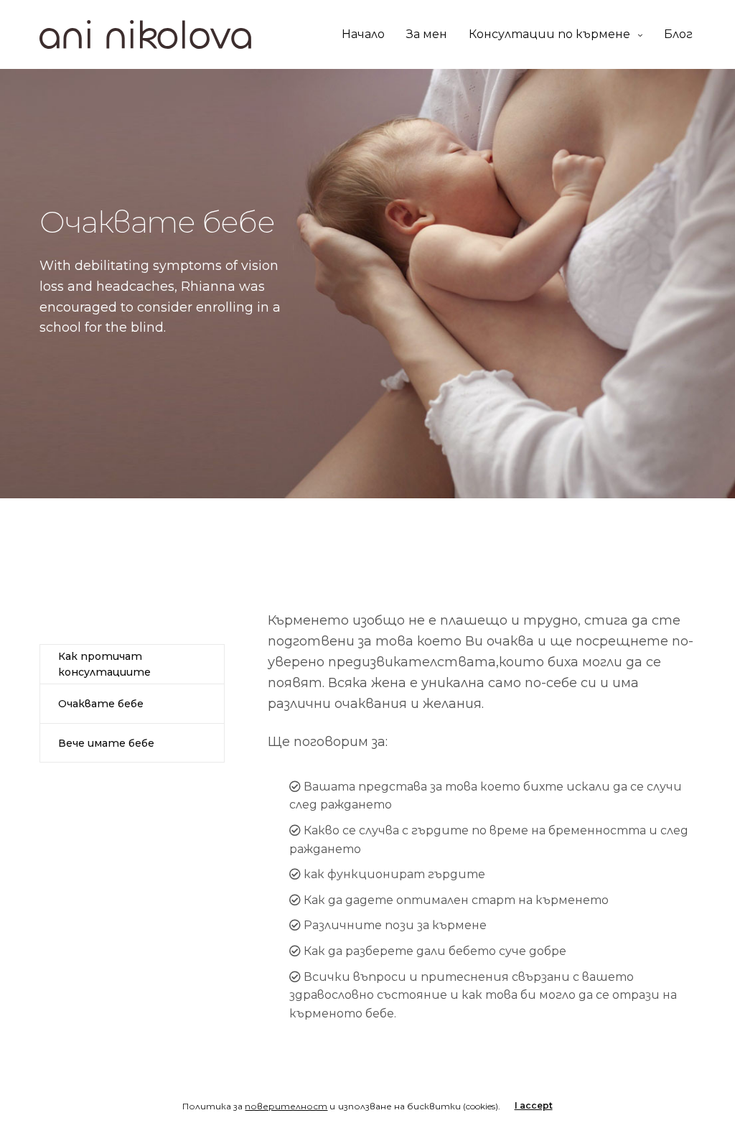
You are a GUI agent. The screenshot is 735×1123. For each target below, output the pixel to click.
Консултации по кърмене (549, 34)
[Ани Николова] (145, 34)
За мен (426, 34)
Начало (363, 34)
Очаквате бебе (101, 703)
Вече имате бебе (106, 743)
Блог (678, 34)
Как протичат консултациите (104, 664)
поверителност (286, 1106)
